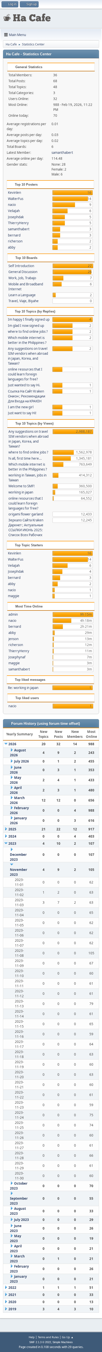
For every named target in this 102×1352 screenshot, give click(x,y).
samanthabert (62, 152)
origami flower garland (25, 514)
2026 (12, 744)
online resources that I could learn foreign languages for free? (25, 374)
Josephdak (16, 217)
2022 (12, 1287)
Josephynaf (17, 657)
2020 (12, 1302)
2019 (12, 1309)
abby (11, 247)
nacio (12, 204)
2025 (12, 829)
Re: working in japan (23, 688)
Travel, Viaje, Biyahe (23, 301)
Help (32, 1337)
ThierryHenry (18, 223)
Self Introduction (21, 266)
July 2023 (21, 1219)
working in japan (20, 492)
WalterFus (15, 198)
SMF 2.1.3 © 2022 (40, 1342)
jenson (13, 639)
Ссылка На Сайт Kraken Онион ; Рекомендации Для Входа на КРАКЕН (26, 396)
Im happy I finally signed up (29, 319)
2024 (12, 836)
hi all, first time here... (25, 458)
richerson (15, 241)
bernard (14, 235)
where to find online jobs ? (28, 331)
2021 (12, 1295)
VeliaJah (14, 211)
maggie (13, 596)
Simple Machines (62, 1342)
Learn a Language (22, 295)
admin (13, 614)
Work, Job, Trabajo (22, 278)
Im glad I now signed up (26, 325)
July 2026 (21, 761)
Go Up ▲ (68, 1337)
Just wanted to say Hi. (24, 385)
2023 (12, 843)
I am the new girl (20, 407)
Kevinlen (14, 192)
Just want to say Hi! (22, 413)
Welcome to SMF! (21, 486)
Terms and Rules (48, 1337)
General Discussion (22, 272)
